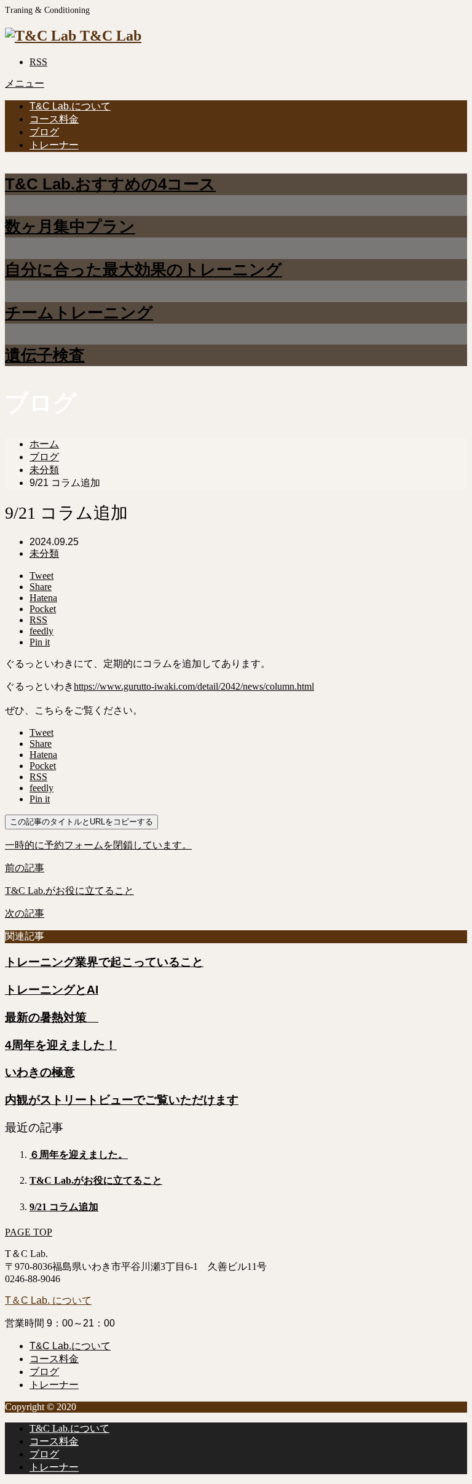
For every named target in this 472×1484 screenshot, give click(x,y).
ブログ (44, 132)
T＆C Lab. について (48, 1300)
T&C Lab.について (70, 106)
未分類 (44, 553)
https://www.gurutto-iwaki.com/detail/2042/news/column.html (194, 686)
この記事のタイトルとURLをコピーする (81, 821)
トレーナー (54, 145)
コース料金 (54, 119)
